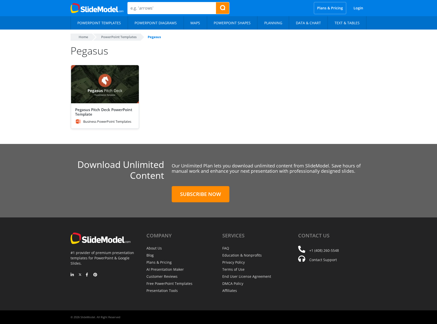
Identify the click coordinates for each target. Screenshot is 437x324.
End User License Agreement (246, 276)
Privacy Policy (233, 262)
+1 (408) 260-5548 (324, 250)
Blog (150, 255)
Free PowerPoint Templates (169, 283)
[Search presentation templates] (222, 8)
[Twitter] (80, 275)
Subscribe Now (200, 194)
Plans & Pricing (330, 8)
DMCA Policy (232, 283)
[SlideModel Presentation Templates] (97, 8)
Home (83, 37)
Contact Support (323, 259)
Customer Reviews (162, 276)
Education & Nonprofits (242, 255)
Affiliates (229, 290)
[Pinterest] (95, 275)
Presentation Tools (162, 290)
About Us (154, 248)
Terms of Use (233, 269)
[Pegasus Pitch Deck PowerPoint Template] (105, 84)
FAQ (225, 248)
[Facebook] (88, 275)
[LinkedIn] (72, 275)
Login (358, 8)
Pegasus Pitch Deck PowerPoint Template (103, 112)
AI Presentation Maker (165, 269)
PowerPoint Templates (119, 37)
